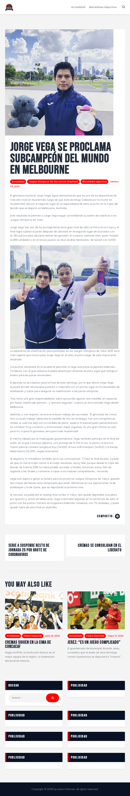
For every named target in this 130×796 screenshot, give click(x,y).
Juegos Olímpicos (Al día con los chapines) (53, 181)
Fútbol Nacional (33, 635)
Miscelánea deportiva (94, 181)
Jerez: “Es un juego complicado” (94, 642)
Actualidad (18, 181)
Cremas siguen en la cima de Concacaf (28, 644)
